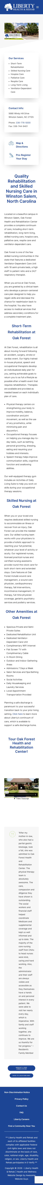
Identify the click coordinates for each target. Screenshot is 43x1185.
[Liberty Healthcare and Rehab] (19, 7)
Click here (18, 714)
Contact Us (21, 1106)
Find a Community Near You (21, 1126)
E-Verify (30, 1162)
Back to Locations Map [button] (21, 1075)
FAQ (21, 1112)
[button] (37, 7)
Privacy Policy (21, 1099)
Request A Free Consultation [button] (21, 1068)
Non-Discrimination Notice (17, 1092)
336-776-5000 (23, 122)
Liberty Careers (21, 1119)
